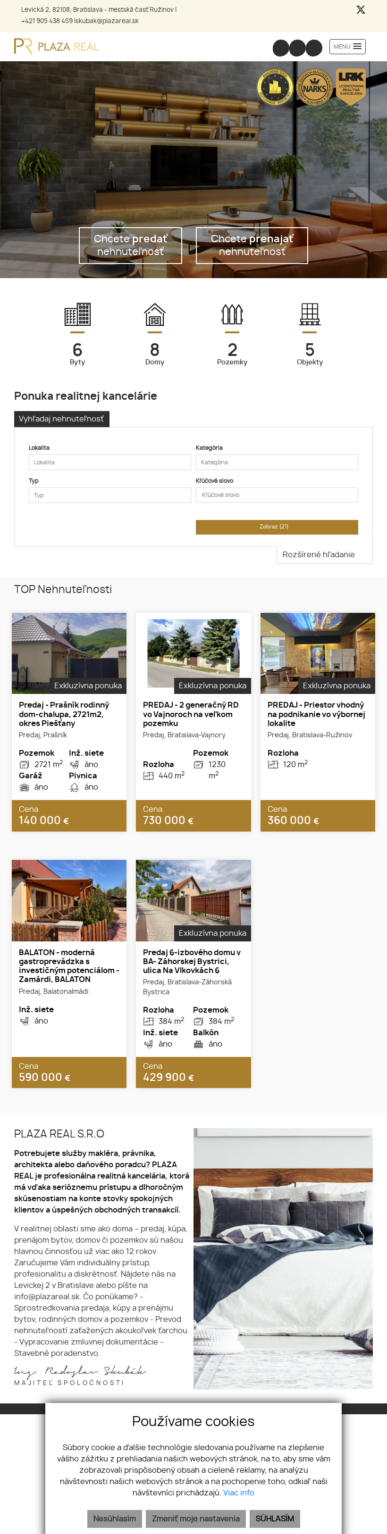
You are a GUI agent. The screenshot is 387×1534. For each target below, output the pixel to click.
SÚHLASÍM (275, 1519)
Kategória (209, 448)
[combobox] (110, 462)
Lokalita (39, 448)
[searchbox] (110, 462)
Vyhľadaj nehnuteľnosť (61, 419)
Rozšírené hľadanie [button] (320, 555)
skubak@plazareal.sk (107, 21)
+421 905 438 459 (47, 21)
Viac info (238, 1493)
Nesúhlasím (114, 1519)
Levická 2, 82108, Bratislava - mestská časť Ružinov (97, 10)
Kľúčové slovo (214, 481)
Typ (34, 481)
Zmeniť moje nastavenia (196, 1519)
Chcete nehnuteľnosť (130, 245)
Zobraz (274, 526)
